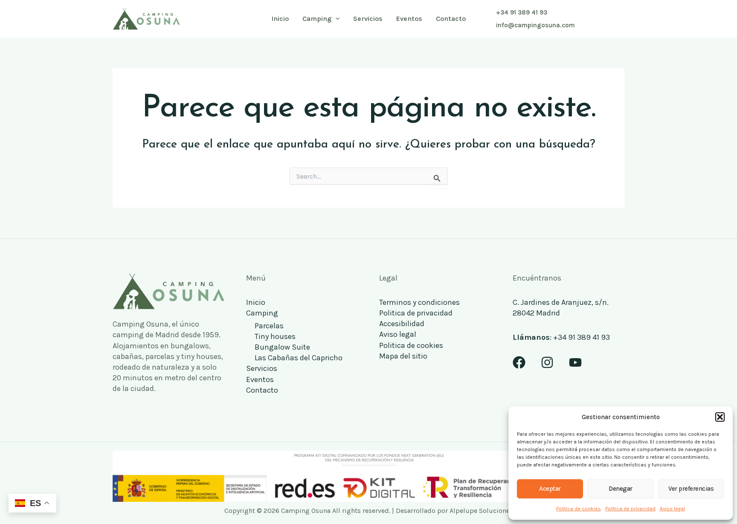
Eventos (260, 379)
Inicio (255, 302)
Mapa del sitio (403, 356)
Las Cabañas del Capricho (298, 357)
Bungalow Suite (282, 347)
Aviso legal (672, 509)
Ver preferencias (691, 488)
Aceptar (550, 488)
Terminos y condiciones (419, 302)
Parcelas (269, 325)
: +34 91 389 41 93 (561, 337)
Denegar (621, 488)
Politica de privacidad (630, 509)
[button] (720, 417)
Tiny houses (275, 336)
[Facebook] (519, 362)
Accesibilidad (401, 323)
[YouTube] (575, 362)
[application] (335, 19)
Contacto (262, 390)
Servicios (261, 368)
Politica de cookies (578, 509)
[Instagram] (547, 362)
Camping (262, 313)
